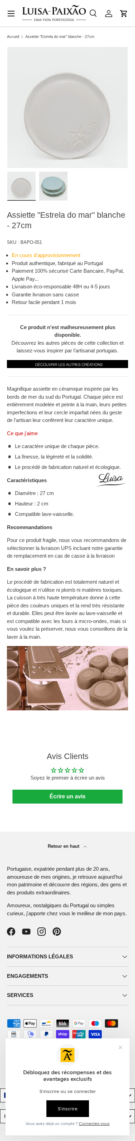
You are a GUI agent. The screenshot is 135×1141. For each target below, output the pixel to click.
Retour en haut (64, 846)
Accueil (13, 37)
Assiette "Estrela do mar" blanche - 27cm (59, 37)
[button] (124, 13)
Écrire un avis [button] (68, 796)
